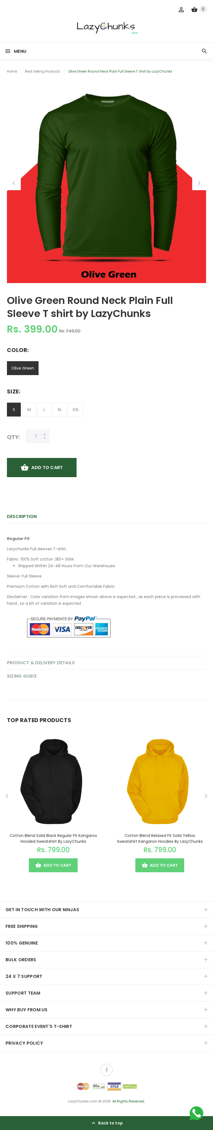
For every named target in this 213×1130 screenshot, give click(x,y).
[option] (106, 183)
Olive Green (22, 368)
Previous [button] (14, 183)
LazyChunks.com (83, 1101)
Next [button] (199, 183)
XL (60, 409)
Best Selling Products (42, 71)
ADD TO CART (47, 467)
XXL (75, 409)
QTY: (13, 437)
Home (12, 71)
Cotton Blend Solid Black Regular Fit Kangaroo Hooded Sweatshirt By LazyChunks (53, 838)
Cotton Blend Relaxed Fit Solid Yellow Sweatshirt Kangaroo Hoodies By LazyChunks (160, 838)
